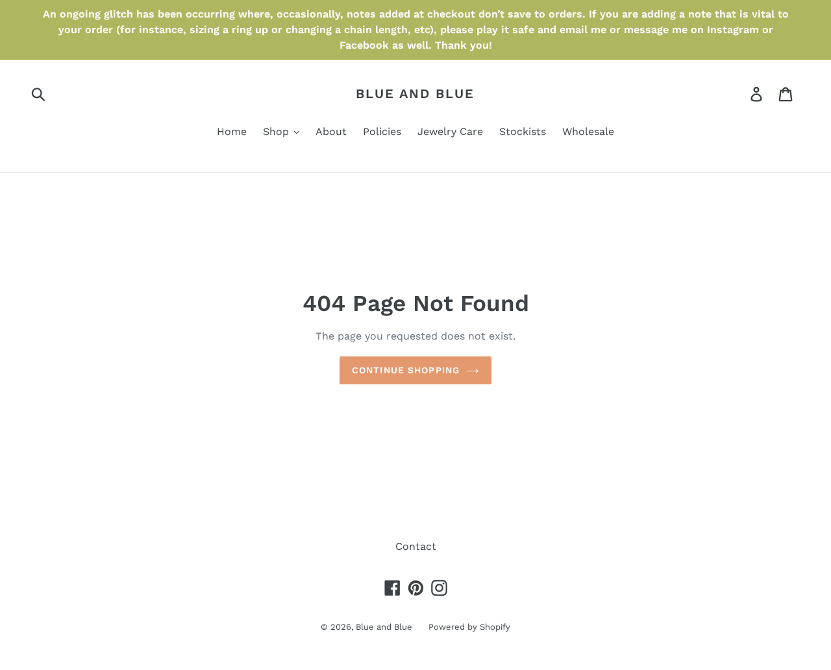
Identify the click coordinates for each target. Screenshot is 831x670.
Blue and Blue (415, 93)
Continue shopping (406, 370)
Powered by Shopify (469, 627)
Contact (415, 546)
